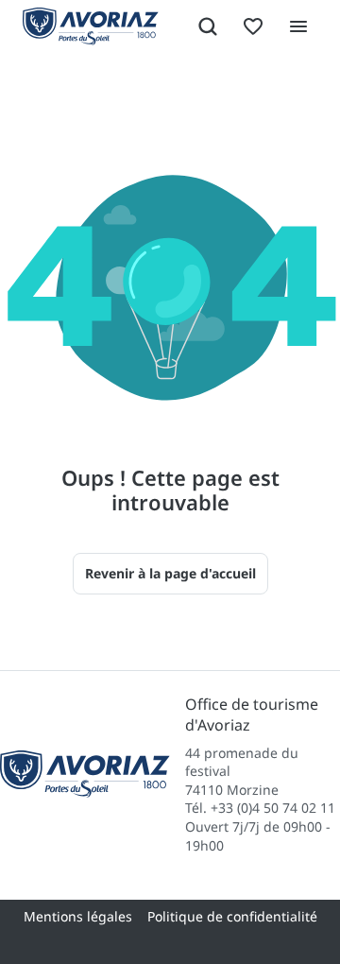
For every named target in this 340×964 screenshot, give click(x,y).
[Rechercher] (208, 26)
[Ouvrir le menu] (298, 26)
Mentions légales (78, 916)
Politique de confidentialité (232, 916)
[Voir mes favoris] (253, 26)
